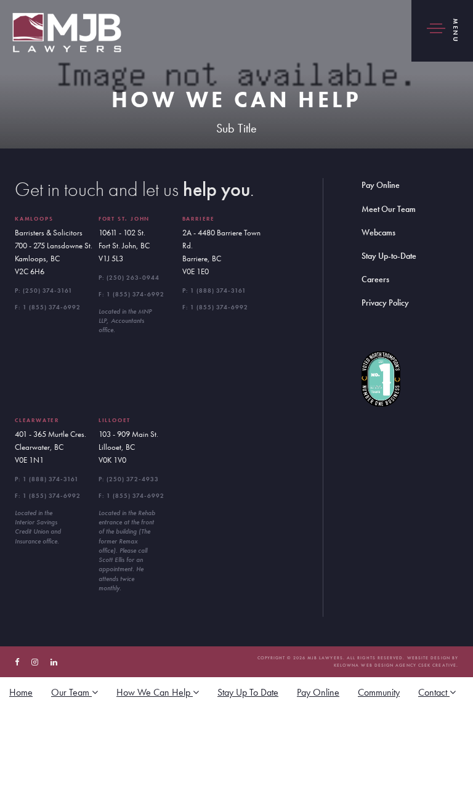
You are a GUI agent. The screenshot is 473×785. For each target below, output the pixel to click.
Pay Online (381, 184)
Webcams (378, 232)
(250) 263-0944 (133, 278)
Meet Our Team (389, 208)
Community (379, 692)
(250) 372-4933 (133, 479)
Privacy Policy (385, 302)
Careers (375, 279)
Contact (434, 692)
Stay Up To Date (247, 692)
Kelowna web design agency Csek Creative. (396, 665)
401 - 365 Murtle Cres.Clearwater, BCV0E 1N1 (50, 447)
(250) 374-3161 (48, 291)
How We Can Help (154, 692)
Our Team (71, 692)
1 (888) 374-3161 (218, 291)
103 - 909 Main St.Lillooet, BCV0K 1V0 (128, 447)
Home (21, 692)
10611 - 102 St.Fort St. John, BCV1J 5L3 (124, 245)
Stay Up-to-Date (389, 255)
